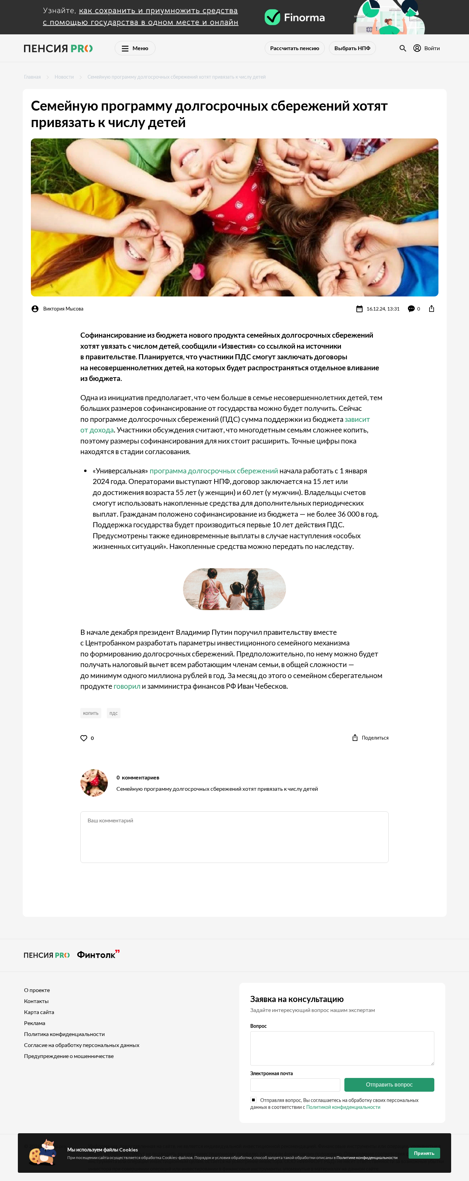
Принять (424, 1153)
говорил (127, 686)
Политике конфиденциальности (367, 1157)
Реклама (34, 1023)
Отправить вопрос (389, 1085)
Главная (32, 77)
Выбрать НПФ (352, 48)
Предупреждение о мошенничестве (69, 1056)
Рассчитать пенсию (294, 48)
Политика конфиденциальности (64, 1034)
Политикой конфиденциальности (343, 1107)
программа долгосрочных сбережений (214, 470)
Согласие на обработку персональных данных (81, 1045)
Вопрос (258, 1026)
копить (91, 713)
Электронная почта (271, 1073)
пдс (114, 713)
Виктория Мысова (63, 309)
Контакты (36, 1001)
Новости (64, 77)
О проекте (37, 990)
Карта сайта (39, 1012)
